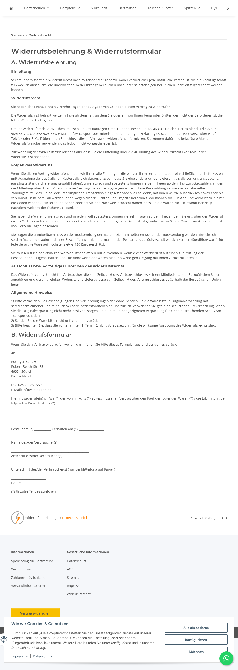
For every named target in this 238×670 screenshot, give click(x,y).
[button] (225, 8)
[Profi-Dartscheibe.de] (11, 8)
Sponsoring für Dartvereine (32, 561)
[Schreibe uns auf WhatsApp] (226, 658)
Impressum (19, 656)
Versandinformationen (28, 585)
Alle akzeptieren (196, 628)
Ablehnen (196, 652)
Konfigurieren (196, 640)
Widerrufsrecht (79, 594)
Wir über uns (21, 569)
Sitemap (73, 577)
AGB (70, 569)
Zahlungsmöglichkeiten (29, 577)
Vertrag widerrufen (35, 613)
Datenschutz (42, 656)
